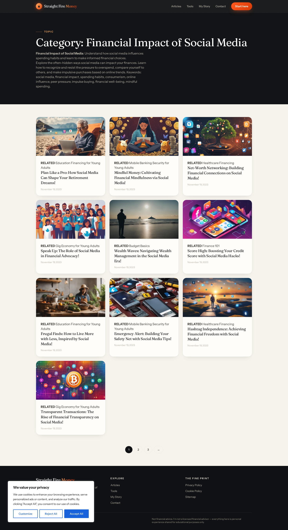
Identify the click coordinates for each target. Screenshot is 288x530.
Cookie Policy (193, 491)
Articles (176, 6)
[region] (51, 501)
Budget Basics (139, 246)
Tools (190, 6)
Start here (241, 6)
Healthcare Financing (218, 163)
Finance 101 (210, 246)
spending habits (48, 58)
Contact (221, 6)
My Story (204, 6)
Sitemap (190, 497)
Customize (25, 513)
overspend (106, 67)
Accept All (76, 513)
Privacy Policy (193, 485)
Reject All (51, 513)
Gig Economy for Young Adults (78, 246)
